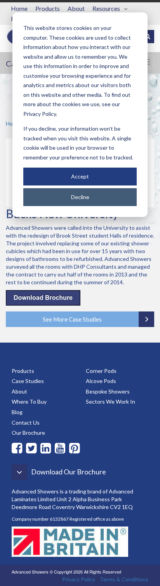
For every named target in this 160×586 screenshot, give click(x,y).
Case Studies (28, 381)
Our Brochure (28, 432)
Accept (80, 176)
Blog (17, 412)
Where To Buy (29, 401)
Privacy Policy (78, 579)
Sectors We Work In (110, 401)
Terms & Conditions (124, 579)
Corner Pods (101, 370)
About (76, 8)
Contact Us (26, 422)
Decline (80, 197)
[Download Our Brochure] (61, 483)
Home (19, 8)
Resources (106, 8)
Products (47, 8)
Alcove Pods (101, 381)
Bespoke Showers (108, 391)
